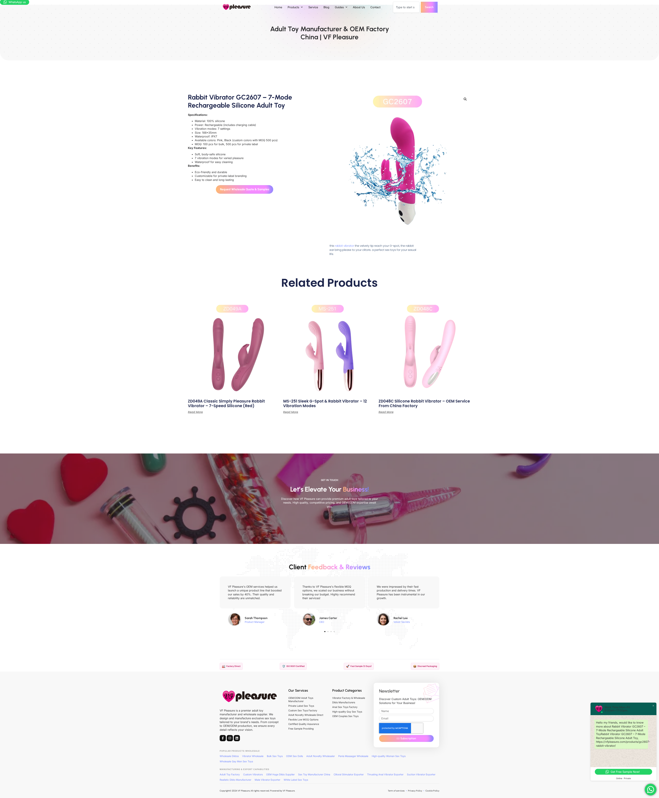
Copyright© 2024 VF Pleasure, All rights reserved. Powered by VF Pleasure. (257, 790)
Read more (195, 412)
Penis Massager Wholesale (353, 756)
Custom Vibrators (253, 774)
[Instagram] (230, 738)
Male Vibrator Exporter (267, 779)
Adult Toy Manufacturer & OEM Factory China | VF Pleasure (329, 33)
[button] (465, 99)
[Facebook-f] (223, 738)
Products (293, 7)
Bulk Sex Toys (275, 756)
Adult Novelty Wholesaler (320, 756)
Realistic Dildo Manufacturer (235, 779)
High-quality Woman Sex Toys (389, 756)
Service (313, 7)
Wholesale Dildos (229, 756)
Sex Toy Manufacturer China (314, 774)
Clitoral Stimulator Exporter (349, 774)
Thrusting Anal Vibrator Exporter (385, 774)
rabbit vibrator (344, 246)
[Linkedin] (237, 738)
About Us (359, 7)
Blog (326, 7)
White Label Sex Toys (296, 779)
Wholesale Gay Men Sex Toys (236, 761)
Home (278, 7)
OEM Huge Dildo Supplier (280, 774)
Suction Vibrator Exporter (421, 774)
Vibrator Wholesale (252, 756)
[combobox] (406, 7)
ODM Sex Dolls (294, 756)
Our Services (298, 690)
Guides (339, 7)
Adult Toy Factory (230, 774)
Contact (375, 7)
